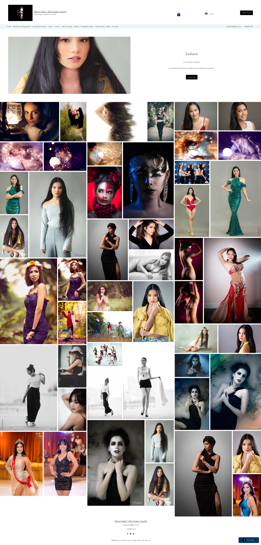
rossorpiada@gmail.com (233, 26)
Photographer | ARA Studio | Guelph (50, 11)
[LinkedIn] (134, 534)
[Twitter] (130, 534)
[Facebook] (127, 534)
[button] (178, 14)
